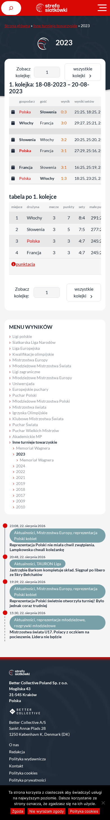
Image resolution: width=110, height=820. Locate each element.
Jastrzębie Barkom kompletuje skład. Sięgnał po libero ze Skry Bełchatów (57, 572)
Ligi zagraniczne (26, 371)
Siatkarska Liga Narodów (34, 342)
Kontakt (16, 765)
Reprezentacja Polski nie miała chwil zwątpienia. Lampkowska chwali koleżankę (52, 547)
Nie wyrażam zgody (46, 811)
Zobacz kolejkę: (23, 72)
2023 (20, 454)
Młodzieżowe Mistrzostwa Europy (42, 377)
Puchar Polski (24, 395)
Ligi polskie (22, 336)
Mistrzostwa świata (29, 407)
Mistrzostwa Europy (30, 359)
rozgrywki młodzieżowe (35, 625)
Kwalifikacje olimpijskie (33, 354)
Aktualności (24, 532)
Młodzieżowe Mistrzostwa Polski (41, 401)
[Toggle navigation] (102, 8)
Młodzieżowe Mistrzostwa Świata (41, 365)
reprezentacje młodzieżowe (61, 619)
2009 (20, 501)
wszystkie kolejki (82, 72)
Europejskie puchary (30, 389)
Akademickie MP (27, 436)
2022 (20, 471)
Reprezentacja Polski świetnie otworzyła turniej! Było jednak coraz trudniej (57, 603)
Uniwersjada (23, 383)
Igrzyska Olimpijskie (29, 412)
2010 (20, 506)
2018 (20, 489)
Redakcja (17, 751)
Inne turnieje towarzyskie (55, 25)
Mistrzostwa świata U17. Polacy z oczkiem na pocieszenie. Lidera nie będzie (49, 634)
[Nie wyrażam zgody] (103, 803)
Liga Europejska (26, 348)
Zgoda (17, 811)
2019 (20, 483)
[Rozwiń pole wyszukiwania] (11, 8)
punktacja (25, 264)
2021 (20, 477)
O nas (14, 744)
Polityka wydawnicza (27, 758)
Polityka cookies (23, 773)
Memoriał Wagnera (33, 448)
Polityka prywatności (27, 780)
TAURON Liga (49, 563)
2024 (20, 465)
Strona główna (17, 25)
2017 (20, 495)
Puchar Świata (25, 424)
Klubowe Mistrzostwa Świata (37, 418)
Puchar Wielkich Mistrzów (35, 430)
